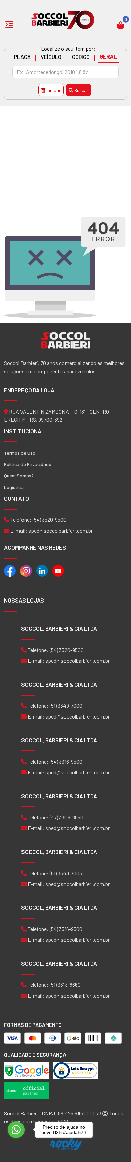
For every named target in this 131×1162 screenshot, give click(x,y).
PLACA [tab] (22, 56)
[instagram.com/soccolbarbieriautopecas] (26, 570)
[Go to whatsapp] (16, 1129)
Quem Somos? (19, 475)
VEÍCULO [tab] (51, 56)
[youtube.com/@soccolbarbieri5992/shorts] (58, 570)
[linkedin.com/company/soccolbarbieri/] (42, 570)
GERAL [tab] (108, 56)
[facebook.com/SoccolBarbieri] (10, 570)
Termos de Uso (19, 453)
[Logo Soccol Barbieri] (62, 19)
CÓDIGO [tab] (81, 56)
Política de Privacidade (27, 464)
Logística (14, 487)
